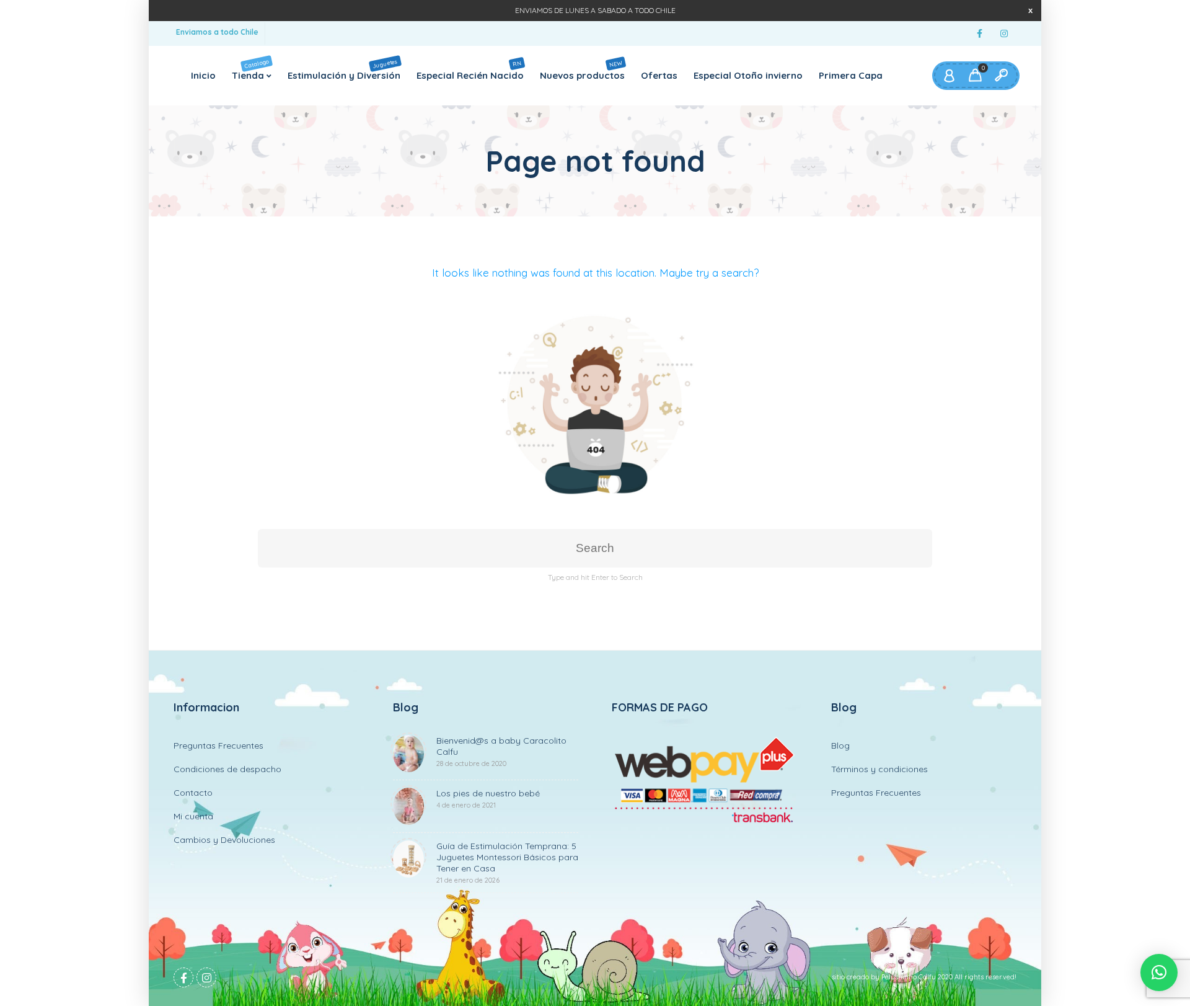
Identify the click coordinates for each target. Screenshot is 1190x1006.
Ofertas (659, 75)
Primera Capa (851, 75)
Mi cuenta (193, 816)
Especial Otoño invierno (748, 75)
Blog (840, 745)
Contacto (193, 792)
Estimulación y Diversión (344, 69)
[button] (1159, 972)
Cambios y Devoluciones (224, 839)
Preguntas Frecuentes (218, 745)
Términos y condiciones (879, 769)
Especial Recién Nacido (470, 70)
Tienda (251, 69)
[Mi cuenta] (949, 75)
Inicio (203, 75)
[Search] (1001, 75)
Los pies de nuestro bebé (488, 798)
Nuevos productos (582, 69)
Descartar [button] (1030, 10)
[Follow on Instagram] (1004, 34)
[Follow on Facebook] (979, 34)
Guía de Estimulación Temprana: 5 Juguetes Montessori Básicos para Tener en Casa (507, 862)
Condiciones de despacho (227, 769)
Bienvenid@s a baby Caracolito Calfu (501, 751)
